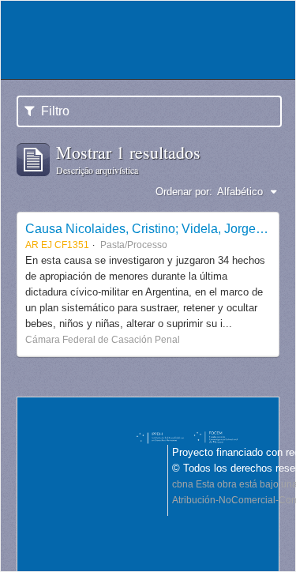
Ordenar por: (183, 192)
